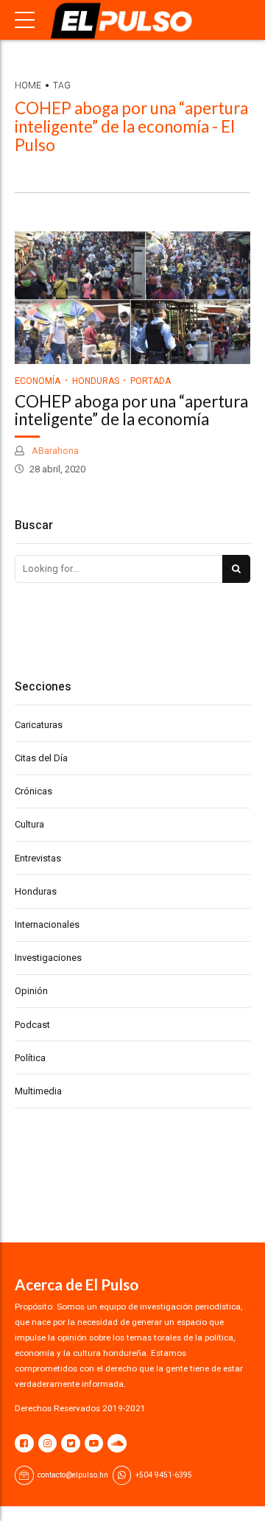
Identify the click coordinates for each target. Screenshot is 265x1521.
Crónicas (33, 791)
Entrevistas (38, 858)
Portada (150, 381)
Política (30, 1057)
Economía (37, 381)
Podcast (32, 1024)
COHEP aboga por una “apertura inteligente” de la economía (131, 410)
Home (28, 85)
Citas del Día (41, 757)
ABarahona (54, 450)
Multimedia (38, 1091)
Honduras (95, 381)
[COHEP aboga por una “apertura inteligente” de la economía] (132, 297)
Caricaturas (39, 724)
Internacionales (47, 924)
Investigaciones (48, 957)
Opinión (31, 990)
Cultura (29, 824)
